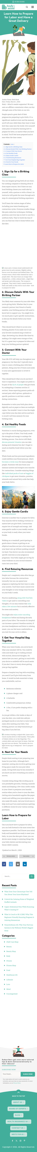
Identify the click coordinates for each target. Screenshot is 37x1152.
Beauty (9, 947)
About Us (17, 1102)
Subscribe (19, 2)
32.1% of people (18, 385)
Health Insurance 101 (17, 1121)
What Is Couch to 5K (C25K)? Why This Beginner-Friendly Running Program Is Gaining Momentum (19, 917)
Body (8, 956)
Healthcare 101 (12, 975)
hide (12, 144)
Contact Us (17, 1128)
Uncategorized (11, 994)
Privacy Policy (16, 1083)
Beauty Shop (11, 951)
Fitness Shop (11, 965)
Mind (8, 989)
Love (8, 984)
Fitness (9, 961)
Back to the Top (18, 1096)
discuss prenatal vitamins (11, 442)
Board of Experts (17, 1109)
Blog (17, 1115)
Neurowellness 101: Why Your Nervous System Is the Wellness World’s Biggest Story (18, 928)
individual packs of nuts (14, 473)
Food (8, 970)
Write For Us (18, 1134)
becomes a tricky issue (10, 462)
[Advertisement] (18, 247)
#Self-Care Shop (12, 942)
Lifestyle (9, 980)
